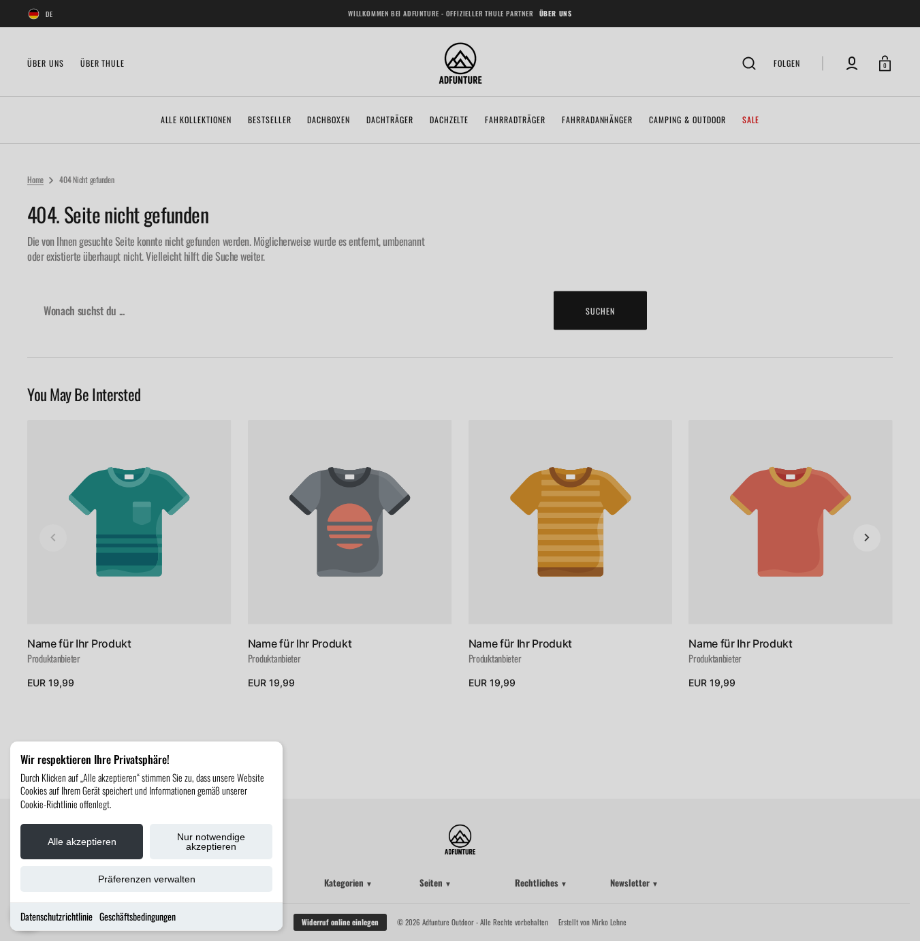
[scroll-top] (891, 912)
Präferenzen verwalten (146, 879)
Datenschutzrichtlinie (56, 916)
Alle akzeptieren (82, 841)
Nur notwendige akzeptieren (211, 841)
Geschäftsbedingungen (137, 916)
